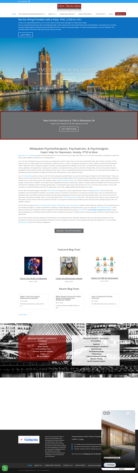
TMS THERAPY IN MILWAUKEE (67, 70)
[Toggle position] (127, 413)
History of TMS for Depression (104, 278)
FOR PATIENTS (100, 14)
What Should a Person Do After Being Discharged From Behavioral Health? (68, 298)
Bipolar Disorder (43, 346)
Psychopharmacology (96, 351)
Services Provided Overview (98, 465)
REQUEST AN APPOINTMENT (69, 230)
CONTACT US (120, 14)
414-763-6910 (58, 454)
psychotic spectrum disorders (69, 205)
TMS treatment (52, 190)
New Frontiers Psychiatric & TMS (53, 436)
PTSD (27, 155)
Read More (67, 79)
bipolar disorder (52, 205)
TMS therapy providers (70, 197)
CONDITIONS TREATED (67, 14)
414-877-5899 (81, 210)
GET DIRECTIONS (69, 129)
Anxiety (43, 354)
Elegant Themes (30, 470)
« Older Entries (22, 314)
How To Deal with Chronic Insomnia (102, 297)
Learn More (25, 34)
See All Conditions (43, 356)
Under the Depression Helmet (69, 278)
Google (82, 439)
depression (96, 190)
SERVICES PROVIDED (85, 14)
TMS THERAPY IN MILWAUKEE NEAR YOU (31, 14)
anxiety (32, 155)
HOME (14, 14)
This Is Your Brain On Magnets (33, 278)
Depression (21, 155)
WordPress (46, 470)
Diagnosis (96, 344)
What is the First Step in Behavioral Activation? (30, 297)
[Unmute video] (104, 413)
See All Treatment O (94, 361)
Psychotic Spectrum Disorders (43, 351)
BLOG (111, 14)
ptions (103, 361)
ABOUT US (52, 14)
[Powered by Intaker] (122, 469)
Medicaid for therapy (24, 222)
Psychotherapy (96, 349)
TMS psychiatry (27, 176)
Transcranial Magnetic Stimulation (96, 346)
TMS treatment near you (104, 207)
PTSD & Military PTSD (43, 349)
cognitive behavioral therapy (64, 180)
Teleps (94, 354)
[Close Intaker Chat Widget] (131, 413)
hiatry (99, 354)
